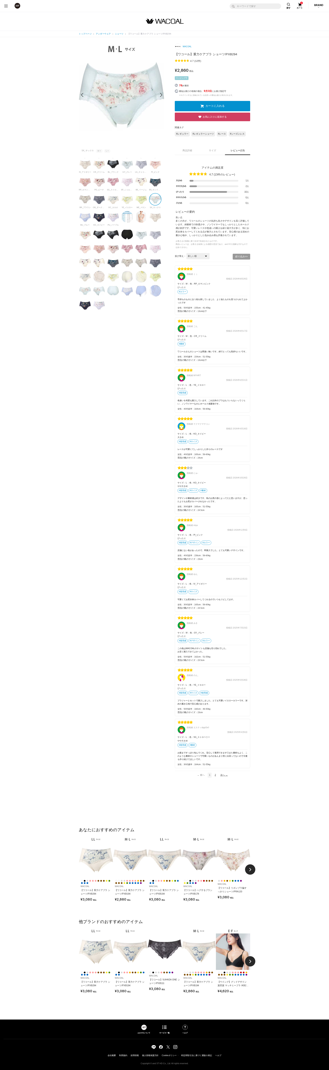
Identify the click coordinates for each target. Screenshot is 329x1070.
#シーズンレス (237, 134)
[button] (161, 95)
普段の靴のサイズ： (188, 311)
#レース (222, 134)
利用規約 (123, 1055)
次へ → (224, 775)
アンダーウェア (103, 34)
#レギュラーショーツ (203, 134)
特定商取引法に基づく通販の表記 (196, 1055)
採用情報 (135, 1055)
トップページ (85, 34)
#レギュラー (182, 134)
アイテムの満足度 (212, 167)
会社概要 (112, 1055)
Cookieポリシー (169, 1055)
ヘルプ (218, 1055)
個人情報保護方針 (150, 1055)
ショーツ (119, 34)
